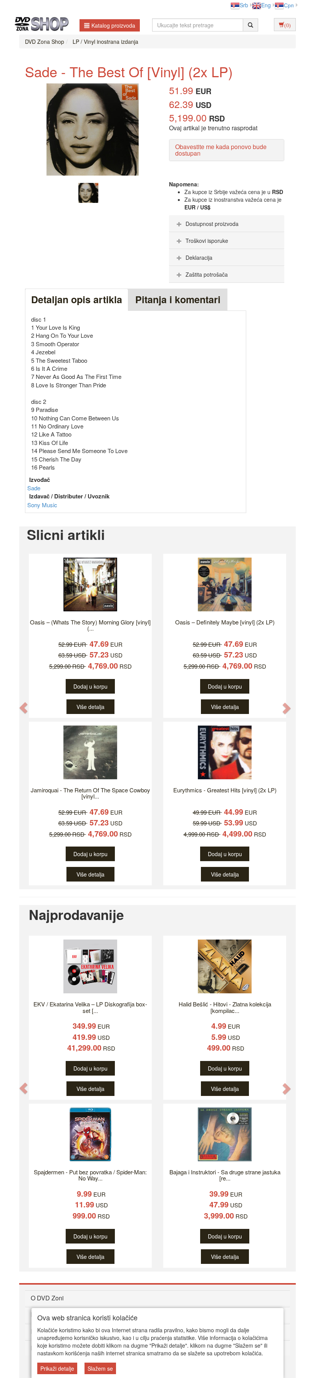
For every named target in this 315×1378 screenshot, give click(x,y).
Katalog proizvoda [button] (113, 25)
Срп (289, 5)
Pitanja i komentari (177, 299)
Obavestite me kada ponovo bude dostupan (221, 150)
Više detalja (90, 707)
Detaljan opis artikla (76, 299)
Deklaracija (199, 257)
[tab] (226, 223)
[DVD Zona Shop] (40, 25)
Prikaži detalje (57, 1368)
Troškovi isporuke (207, 240)
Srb (244, 5)
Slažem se (100, 1368)
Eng (266, 5)
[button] (23, 707)
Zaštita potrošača (207, 274)
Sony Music (42, 505)
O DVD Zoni (47, 1297)
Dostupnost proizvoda (212, 223)
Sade (33, 488)
